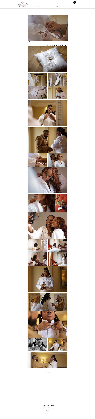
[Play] (29, 42)
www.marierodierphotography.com (47, 408)
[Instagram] (74, 2)
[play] (64, 39)
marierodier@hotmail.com (47, 407)
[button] (48, 28)
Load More (47, 372)
